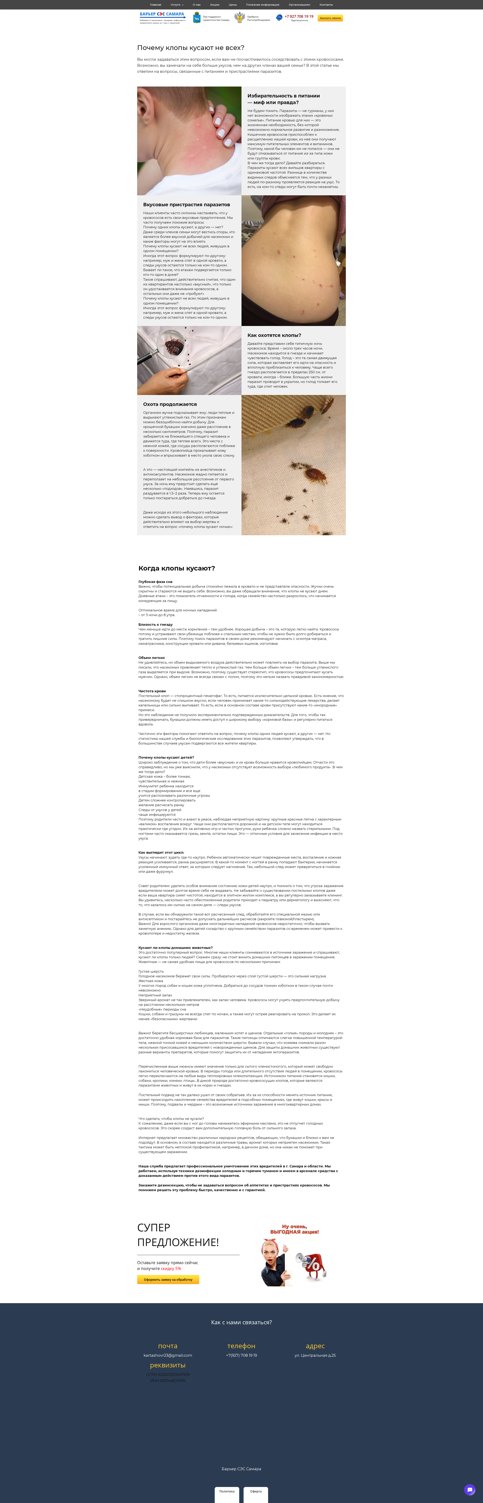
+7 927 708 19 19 (299, 16)
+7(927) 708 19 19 (241, 1355)
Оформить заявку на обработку (168, 1280)
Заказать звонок (330, 18)
